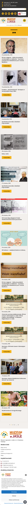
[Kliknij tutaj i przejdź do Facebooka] (6, 13)
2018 (15, 25)
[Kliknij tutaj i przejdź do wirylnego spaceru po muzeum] (15, 13)
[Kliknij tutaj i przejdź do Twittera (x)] (12, 13)
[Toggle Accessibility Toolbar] (25, 502)
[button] (26, 475)
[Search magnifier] (25, 9)
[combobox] (13, 9)
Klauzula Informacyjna (8, 503)
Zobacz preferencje (14, 500)
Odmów (14, 496)
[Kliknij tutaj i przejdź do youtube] (9, 13)
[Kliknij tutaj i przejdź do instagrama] (3, 13)
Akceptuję (14, 492)
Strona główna (9, 25)
